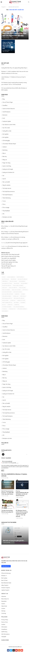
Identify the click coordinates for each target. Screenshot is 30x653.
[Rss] (19, 650)
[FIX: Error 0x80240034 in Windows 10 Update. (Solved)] (15, 463)
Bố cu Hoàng (6, 37)
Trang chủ (3, 7)
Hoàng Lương (6, 50)
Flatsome (23, 294)
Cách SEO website (24, 283)
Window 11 (4, 575)
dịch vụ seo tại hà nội (18, 291)
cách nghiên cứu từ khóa (7, 283)
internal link (15, 296)
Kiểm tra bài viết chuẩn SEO (19, 298)
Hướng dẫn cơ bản (6, 131)
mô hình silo (12, 300)
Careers (3, 603)
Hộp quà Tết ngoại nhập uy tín (8, 266)
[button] (15, 545)
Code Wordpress (6, 111)
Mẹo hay (4, 156)
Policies (4, 616)
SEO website (23, 302)
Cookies (3, 624)
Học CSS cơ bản (6, 127)
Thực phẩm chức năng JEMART (8, 258)
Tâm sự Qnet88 (6, 182)
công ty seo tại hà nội (16, 289)
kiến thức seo (23, 296)
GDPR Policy (4, 631)
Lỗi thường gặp (6, 140)
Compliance (4, 629)
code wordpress (22, 281)
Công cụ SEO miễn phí (13, 287)
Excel (3, 118)
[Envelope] (22, 650)
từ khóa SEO (4, 308)
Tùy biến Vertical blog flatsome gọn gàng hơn (16, 242)
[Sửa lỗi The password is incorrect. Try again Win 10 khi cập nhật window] (7, 485)
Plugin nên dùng (6, 162)
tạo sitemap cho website (6, 306)
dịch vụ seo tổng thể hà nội (7, 294)
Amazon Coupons (5, 587)
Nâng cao (4, 159)
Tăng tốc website (6, 185)
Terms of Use (4, 622)
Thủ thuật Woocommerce (8, 191)
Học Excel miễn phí (6, 267)
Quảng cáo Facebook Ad (8, 172)
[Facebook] (8, 650)
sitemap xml (16, 304)
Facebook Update (6, 121)
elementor (17, 294)
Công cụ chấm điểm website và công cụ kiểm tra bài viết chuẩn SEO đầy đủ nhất (7, 45)
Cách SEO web (16, 283)
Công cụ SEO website (6, 289)
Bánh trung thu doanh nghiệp (8, 260)
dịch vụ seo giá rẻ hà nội (6, 291)
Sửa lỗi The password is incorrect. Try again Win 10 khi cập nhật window (7, 492)
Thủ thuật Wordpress (7, 194)
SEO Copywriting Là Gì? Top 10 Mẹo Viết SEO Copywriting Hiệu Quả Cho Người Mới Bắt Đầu (14, 33)
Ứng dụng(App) (6, 210)
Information (4, 626)
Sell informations (5, 634)
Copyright (3, 636)
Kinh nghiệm (5, 134)
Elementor (4, 115)
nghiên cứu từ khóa (21, 300)
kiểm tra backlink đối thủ (7, 298)
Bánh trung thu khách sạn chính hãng (10, 256)
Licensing (3, 613)
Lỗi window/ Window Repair (9, 143)
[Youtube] (16, 650)
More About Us (5, 598)
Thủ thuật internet (6, 188)
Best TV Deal (4, 580)
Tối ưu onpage (5, 207)
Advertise (3, 596)
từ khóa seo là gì (12, 308)
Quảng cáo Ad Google (7, 169)
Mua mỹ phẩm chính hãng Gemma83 (10, 254)
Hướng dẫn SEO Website (6, 296)
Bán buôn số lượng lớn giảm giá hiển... (14, 540)
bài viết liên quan (5, 279)
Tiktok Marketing (6, 198)
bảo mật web (13, 279)
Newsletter (4, 601)
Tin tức (4, 201)
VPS (3, 214)
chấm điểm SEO (5, 281)
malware (4, 147)
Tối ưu (3, 204)
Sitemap (3, 610)
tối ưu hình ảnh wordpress (18, 306)
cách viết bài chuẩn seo (6, 285)
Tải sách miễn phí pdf (6, 264)
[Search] (28, 2)
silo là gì (4, 304)
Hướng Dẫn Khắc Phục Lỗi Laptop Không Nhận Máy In (14, 68)
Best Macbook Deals (6, 582)
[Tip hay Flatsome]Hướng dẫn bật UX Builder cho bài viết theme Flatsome (22, 493)
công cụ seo (4, 287)
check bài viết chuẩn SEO (22, 279)
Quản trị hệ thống (6, 166)
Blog (3, 99)
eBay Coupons (4, 585)
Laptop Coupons (5, 590)
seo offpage (16, 302)
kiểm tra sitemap (5, 300)
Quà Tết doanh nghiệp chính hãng (9, 262)
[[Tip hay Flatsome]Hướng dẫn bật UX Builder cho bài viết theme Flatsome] (22, 485)
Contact (3, 608)
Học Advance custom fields (8, 124)
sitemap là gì (10, 304)
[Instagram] (13, 650)
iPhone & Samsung (5, 573)
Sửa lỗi (4, 178)
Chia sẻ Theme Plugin (7, 102)
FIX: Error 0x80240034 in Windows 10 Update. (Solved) (14, 475)
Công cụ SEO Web (22, 287)
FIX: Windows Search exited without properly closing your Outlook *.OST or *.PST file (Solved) (22, 513)
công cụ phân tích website (18, 285)
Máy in (4, 153)
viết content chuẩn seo (22, 308)
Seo (3, 175)
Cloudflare (4, 105)
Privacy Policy (4, 619)
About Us (4, 593)
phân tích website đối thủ (7, 302)
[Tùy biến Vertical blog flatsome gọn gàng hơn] (7, 504)
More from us (6, 570)
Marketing (4, 150)
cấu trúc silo (25, 289)
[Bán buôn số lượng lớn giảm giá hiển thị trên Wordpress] (15, 535)
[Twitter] (11, 650)
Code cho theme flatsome (8, 108)
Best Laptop (4, 578)
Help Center (4, 606)
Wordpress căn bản (7, 217)
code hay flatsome (13, 281)
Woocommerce (5, 311)
